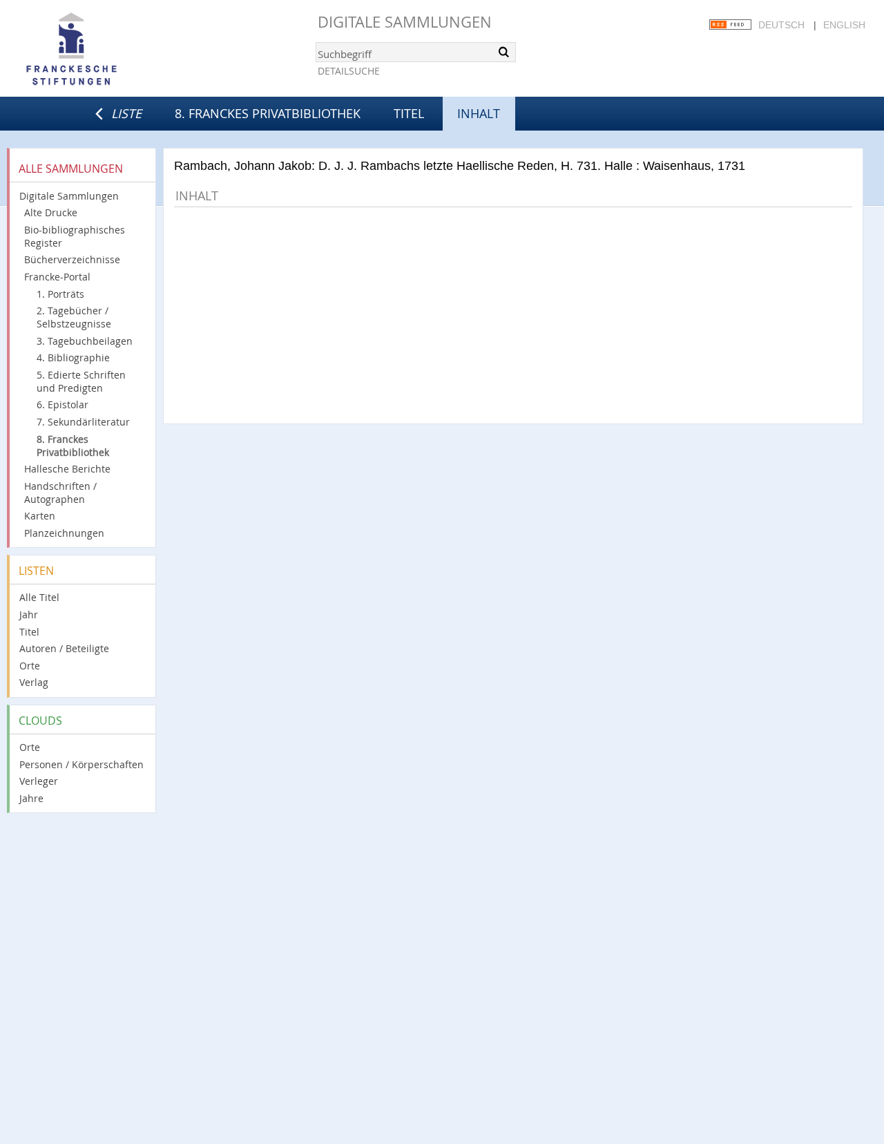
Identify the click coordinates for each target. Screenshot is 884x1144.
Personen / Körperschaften (81, 764)
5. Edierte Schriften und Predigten (81, 381)
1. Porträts (60, 294)
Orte (29, 665)
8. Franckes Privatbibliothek (268, 113)
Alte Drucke (50, 212)
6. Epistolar (62, 404)
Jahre (31, 798)
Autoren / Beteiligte (64, 648)
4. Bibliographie (73, 357)
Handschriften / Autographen (60, 492)
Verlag (33, 682)
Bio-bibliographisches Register (74, 236)
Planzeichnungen (64, 533)
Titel (409, 113)
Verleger (38, 781)
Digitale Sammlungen (405, 22)
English (844, 24)
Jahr (28, 614)
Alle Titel (39, 597)
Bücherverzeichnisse (72, 259)
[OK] (504, 52)
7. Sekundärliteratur (83, 421)
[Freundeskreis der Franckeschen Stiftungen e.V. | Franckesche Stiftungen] (110, 50)
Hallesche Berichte (67, 468)
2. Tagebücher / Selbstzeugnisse (74, 317)
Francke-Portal (57, 276)
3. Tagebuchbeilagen (85, 340)
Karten (39, 515)
